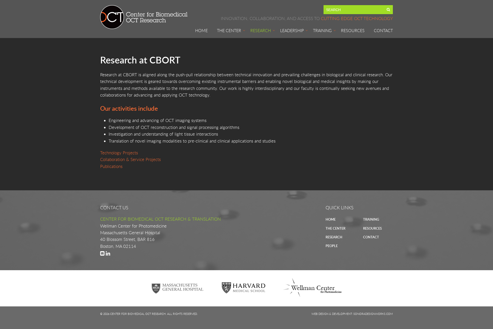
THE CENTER (335, 228)
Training (322, 30)
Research (260, 30)
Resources (353, 30)
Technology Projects (119, 153)
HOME (331, 219)
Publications (111, 166)
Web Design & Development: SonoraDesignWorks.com (352, 314)
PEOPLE (332, 245)
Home (201, 30)
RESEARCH (334, 237)
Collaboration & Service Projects (130, 159)
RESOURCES (372, 228)
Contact (383, 30)
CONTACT (371, 237)
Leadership (292, 30)
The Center (229, 30)
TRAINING (371, 219)
